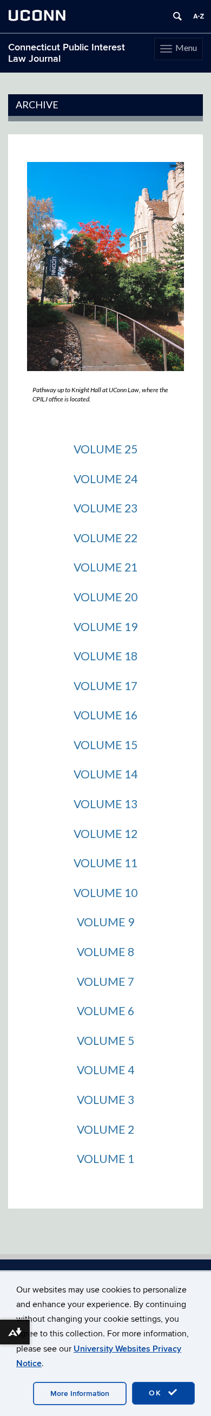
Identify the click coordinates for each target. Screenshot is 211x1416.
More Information (79, 1393)
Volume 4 (105, 1069)
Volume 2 (105, 1129)
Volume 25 (105, 449)
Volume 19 (105, 626)
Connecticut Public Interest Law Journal (66, 53)
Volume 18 (105, 655)
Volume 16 (105, 715)
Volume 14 (105, 774)
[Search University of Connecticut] (177, 16)
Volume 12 (105, 833)
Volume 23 (105, 508)
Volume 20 (105, 596)
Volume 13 (105, 803)
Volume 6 (105, 1010)
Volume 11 (105, 862)
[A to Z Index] (198, 16)
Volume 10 (105, 892)
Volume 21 (105, 567)
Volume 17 (105, 685)
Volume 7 (105, 981)
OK (157, 1393)
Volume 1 (105, 1158)
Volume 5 (105, 1040)
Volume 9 (105, 921)
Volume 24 (105, 478)
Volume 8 (105, 951)
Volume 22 (105, 537)
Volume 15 (105, 744)
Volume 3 (105, 1099)
